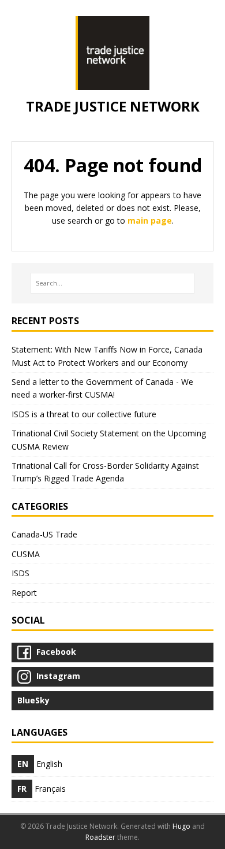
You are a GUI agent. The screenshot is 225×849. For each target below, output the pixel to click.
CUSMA (26, 553)
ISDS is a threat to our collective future (84, 414)
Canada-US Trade (44, 534)
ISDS (20, 573)
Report (24, 592)
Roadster (100, 837)
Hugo (181, 826)
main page (149, 220)
